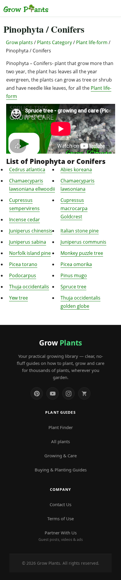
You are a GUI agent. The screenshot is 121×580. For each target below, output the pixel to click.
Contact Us (60, 504)
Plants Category (54, 42)
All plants (60, 441)
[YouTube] (52, 393)
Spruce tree (73, 286)
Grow (60, 343)
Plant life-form (91, 42)
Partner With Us (60, 536)
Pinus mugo (73, 275)
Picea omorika (76, 264)
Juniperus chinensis (30, 230)
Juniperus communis (83, 242)
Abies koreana (76, 169)
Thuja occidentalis (29, 286)
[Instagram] (68, 393)
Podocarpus (22, 275)
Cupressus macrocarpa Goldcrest (74, 208)
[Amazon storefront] (84, 393)
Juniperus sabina (27, 242)
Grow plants (19, 42)
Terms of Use (60, 518)
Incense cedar (24, 219)
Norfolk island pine (30, 253)
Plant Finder (60, 427)
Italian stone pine (79, 230)
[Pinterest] (37, 393)
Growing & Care (60, 455)
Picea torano (23, 264)
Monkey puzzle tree (81, 253)
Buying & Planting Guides (61, 470)
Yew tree (18, 298)
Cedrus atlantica (27, 169)
